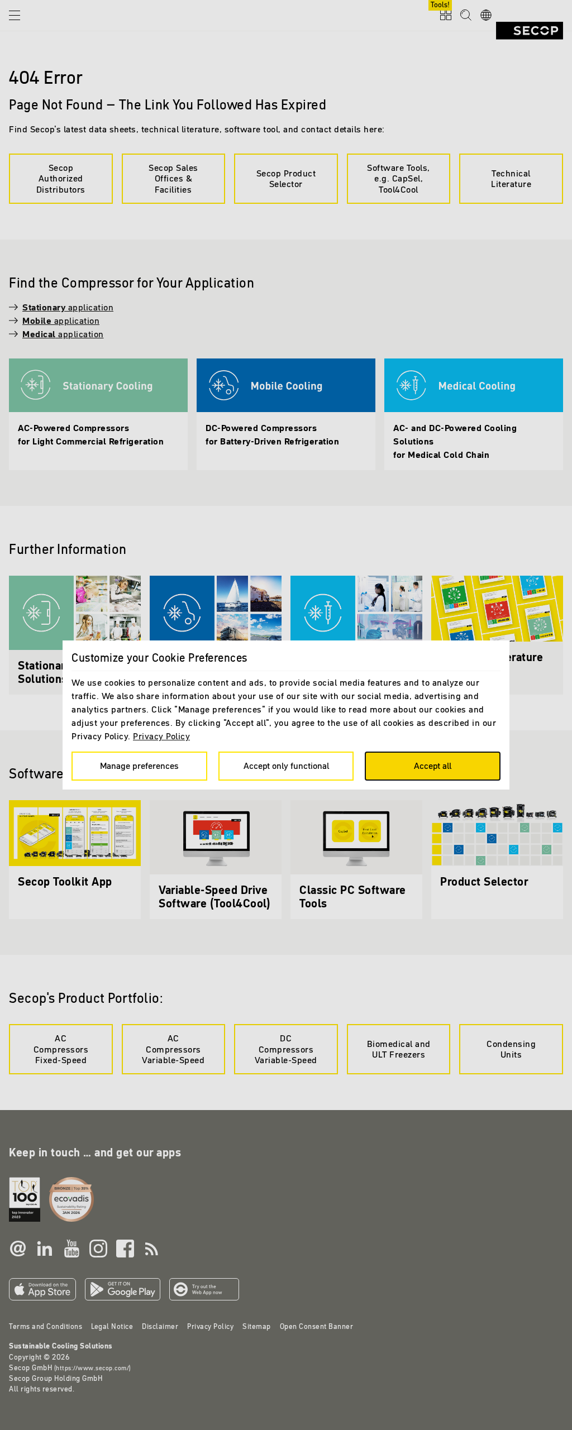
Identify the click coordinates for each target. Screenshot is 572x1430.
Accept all (432, 765)
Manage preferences (139, 765)
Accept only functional (286, 765)
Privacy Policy (161, 736)
